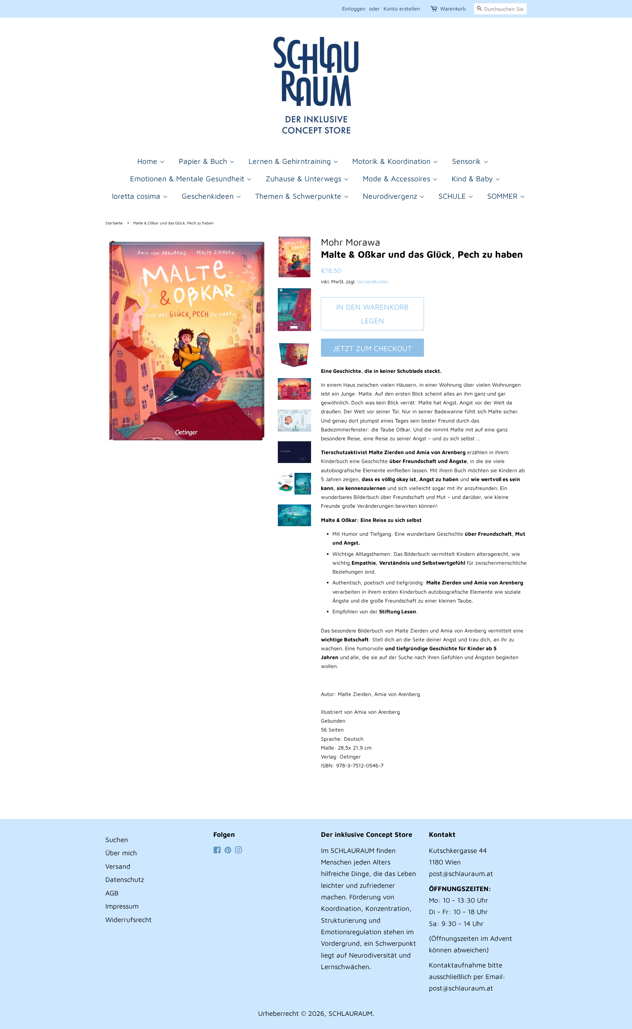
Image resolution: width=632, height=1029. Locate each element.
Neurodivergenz (391, 196)
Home (148, 161)
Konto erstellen (401, 9)
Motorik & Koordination (392, 161)
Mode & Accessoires (398, 178)
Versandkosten (372, 281)
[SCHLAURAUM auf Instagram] (238, 850)
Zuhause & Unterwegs (305, 178)
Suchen (116, 839)
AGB (111, 893)
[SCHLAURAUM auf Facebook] (217, 850)
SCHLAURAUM (350, 1013)
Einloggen (353, 9)
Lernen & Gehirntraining (291, 161)
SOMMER (503, 196)
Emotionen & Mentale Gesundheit (188, 178)
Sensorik (467, 161)
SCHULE (453, 196)
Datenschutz (124, 879)
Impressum (122, 906)
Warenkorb (453, 9)
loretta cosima (137, 196)
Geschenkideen (209, 196)
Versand (117, 866)
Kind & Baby (473, 178)
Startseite (114, 222)
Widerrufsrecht (128, 919)
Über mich (121, 853)
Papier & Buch (204, 161)
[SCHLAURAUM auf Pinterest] (227, 850)
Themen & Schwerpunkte (299, 196)
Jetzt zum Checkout (372, 348)
